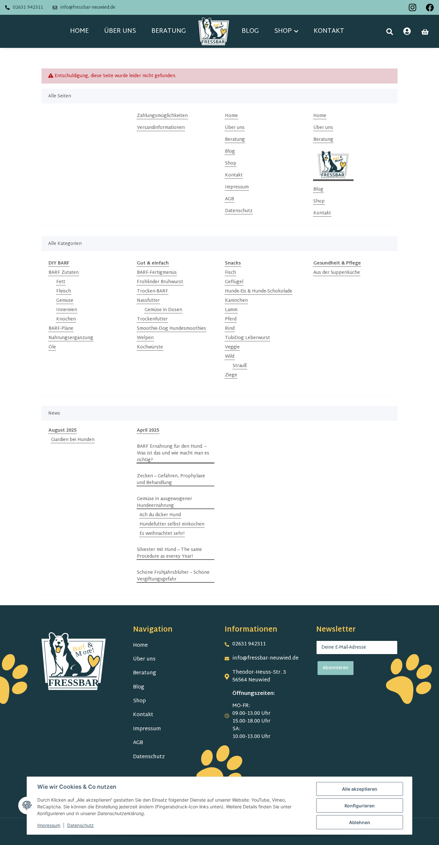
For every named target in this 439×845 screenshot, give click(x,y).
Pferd (231, 319)
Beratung (168, 31)
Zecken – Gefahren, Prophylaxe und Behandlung (171, 479)
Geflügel (234, 282)
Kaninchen (236, 300)
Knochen (66, 319)
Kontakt (329, 31)
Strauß (240, 366)
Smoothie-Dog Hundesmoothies (171, 328)
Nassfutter (148, 300)
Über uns (120, 31)
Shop (230, 163)
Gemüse (64, 300)
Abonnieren (335, 668)
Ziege (231, 375)
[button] (389, 32)
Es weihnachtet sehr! (161, 533)
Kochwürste (150, 347)
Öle (52, 347)
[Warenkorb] (425, 32)
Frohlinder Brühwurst (160, 282)
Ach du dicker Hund (160, 515)
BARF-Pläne (61, 328)
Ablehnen (359, 822)
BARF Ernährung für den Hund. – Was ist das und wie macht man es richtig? (173, 453)
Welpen (145, 338)
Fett (60, 282)
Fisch (230, 272)
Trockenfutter (152, 319)
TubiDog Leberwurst (247, 338)
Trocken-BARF (152, 291)
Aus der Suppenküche (336, 272)
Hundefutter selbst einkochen (171, 524)
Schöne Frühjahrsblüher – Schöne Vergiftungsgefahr (173, 576)
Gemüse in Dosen (163, 310)
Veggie (232, 347)
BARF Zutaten (64, 272)
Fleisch (63, 291)
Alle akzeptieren (359, 789)
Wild (229, 356)
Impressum (237, 187)
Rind (230, 328)
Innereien (66, 310)
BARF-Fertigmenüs (157, 272)
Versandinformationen (161, 127)
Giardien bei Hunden (72, 439)
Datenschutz (239, 211)
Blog (250, 31)
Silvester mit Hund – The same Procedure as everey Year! (169, 553)
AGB (229, 199)
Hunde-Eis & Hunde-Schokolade (258, 291)
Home (79, 31)
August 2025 (62, 430)
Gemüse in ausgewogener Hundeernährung (164, 502)
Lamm (231, 310)
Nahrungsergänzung (71, 338)
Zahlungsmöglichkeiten (162, 115)
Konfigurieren (360, 805)
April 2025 (148, 430)
